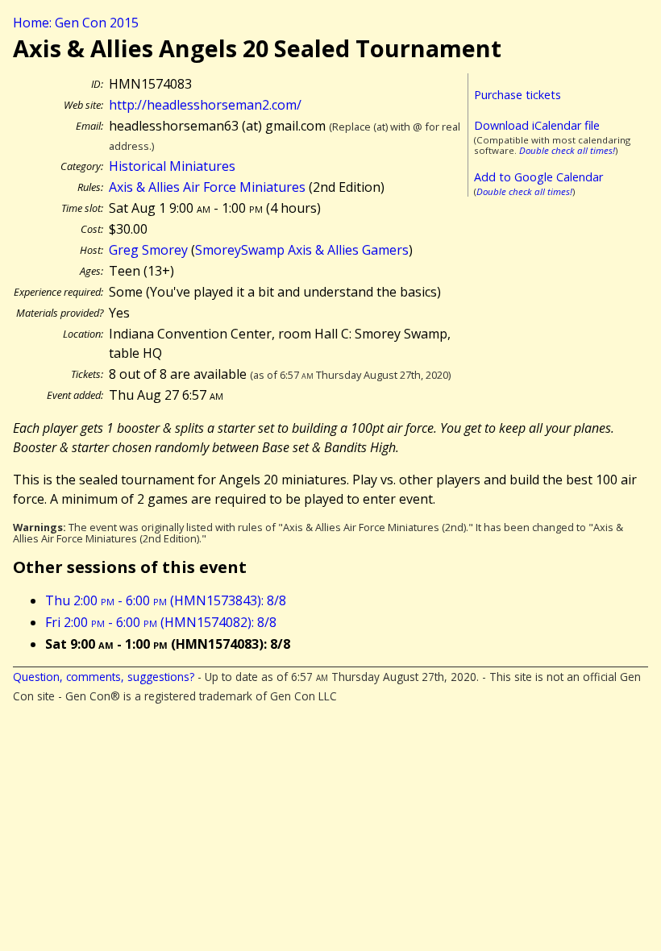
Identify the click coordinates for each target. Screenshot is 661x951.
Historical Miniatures (172, 166)
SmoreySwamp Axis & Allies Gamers (302, 250)
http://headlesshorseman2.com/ (205, 105)
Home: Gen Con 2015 (76, 22)
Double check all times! (567, 150)
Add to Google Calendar (538, 177)
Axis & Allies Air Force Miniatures (207, 187)
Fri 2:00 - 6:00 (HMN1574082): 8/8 (160, 622)
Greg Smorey (148, 250)
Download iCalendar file (537, 125)
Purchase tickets (517, 94)
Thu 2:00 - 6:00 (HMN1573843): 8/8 (165, 600)
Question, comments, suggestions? (103, 676)
